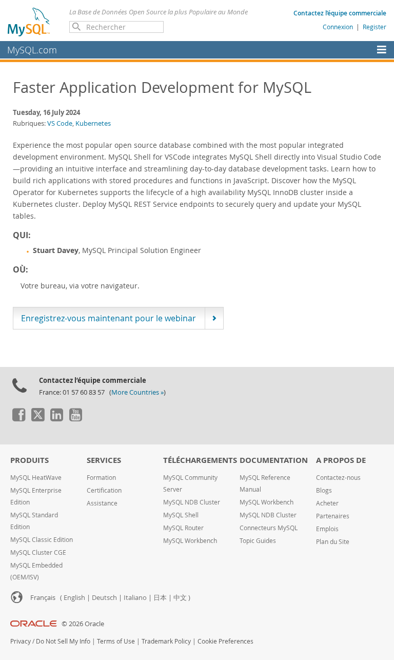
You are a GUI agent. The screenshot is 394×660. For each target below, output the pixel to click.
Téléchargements (200, 460)
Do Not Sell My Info (63, 641)
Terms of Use (116, 641)
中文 (180, 597)
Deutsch (104, 597)
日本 (160, 597)
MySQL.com (32, 50)
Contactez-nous (338, 477)
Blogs (324, 490)
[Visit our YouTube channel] (75, 419)
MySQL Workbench (190, 541)
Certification (104, 490)
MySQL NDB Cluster (191, 502)
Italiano (135, 597)
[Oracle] (33, 623)
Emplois (327, 529)
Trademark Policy (166, 641)
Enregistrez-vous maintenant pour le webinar (108, 318)
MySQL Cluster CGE (38, 552)
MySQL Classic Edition (41, 539)
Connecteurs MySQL (269, 528)
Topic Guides (258, 541)
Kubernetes (93, 123)
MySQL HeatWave (36, 477)
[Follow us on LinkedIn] (56, 419)
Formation (101, 477)
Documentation (274, 460)
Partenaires (332, 516)
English (74, 597)
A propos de (341, 460)
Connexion (338, 27)
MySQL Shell (181, 515)
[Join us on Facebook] (18, 419)
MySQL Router (183, 528)
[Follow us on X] (37, 419)
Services (104, 460)
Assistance (102, 503)
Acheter (327, 503)
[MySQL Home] (29, 21)
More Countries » (137, 392)
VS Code (59, 123)
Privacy (20, 641)
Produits (29, 460)
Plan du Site (332, 542)
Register (374, 27)
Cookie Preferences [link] (225, 641)
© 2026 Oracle (83, 623)
